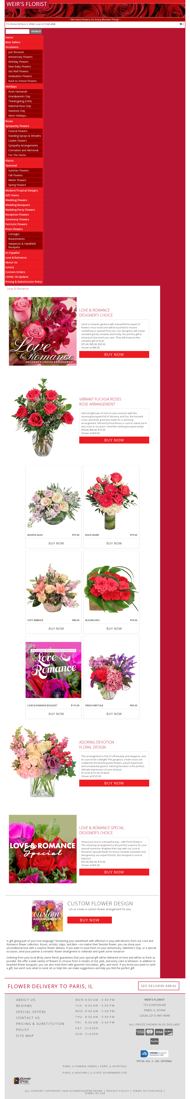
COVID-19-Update (16, 277)
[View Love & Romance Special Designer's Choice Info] (43, 849)
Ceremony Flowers (17, 219)
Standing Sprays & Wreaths (24, 136)
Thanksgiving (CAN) (20, 101)
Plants (9, 160)
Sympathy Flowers (17, 126)
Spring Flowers (17, 185)
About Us (11, 262)
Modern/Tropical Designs (21, 190)
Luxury (9, 267)
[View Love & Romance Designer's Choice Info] (43, 331)
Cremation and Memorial (23, 150)
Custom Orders (15, 272)
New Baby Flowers (19, 66)
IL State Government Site (109, 1072)
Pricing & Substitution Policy (23, 281)
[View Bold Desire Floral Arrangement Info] (111, 499)
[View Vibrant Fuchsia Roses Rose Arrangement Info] (43, 419)
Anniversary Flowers (20, 57)
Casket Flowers (17, 140)
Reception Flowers (17, 214)
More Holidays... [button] (17, 115)
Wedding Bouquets (17, 205)
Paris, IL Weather (75, 1072)
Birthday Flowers (18, 61)
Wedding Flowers (16, 200)
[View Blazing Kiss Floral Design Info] (111, 584)
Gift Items (12, 195)
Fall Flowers (15, 175)
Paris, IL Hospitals (113, 1066)
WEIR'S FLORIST (26, 3)
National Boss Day (19, 106)
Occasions (11, 47)
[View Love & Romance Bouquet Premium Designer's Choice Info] (53, 670)
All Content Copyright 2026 (47, 1091)
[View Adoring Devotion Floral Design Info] (43, 762)
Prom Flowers (14, 229)
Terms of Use (95, 1093)
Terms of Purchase (148, 1091)
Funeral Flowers (17, 131)
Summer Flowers (18, 170)
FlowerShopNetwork (86, 1091)
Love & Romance (16, 257)
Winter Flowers (17, 180)
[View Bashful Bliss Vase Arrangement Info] (53, 499)
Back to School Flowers (22, 81)
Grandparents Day (19, 96)
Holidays (11, 86)
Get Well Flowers (18, 71)
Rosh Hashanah (17, 91)
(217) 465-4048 (48, 24)
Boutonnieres (16, 239)
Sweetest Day (16, 110)
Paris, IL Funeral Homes (80, 1066)
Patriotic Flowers (16, 224)
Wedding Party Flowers (20, 209)
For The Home (17, 155)
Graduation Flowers (20, 76)
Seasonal (11, 165)
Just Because (16, 52)
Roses (9, 121)
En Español (12, 252)
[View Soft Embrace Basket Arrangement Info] (53, 584)
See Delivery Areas (158, 986)
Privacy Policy (117, 1091)
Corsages (14, 234)
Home (9, 37)
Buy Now (114, 354)
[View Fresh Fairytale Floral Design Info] (111, 670)
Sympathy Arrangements (23, 145)
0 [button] (183, 24)
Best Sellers (12, 42)
